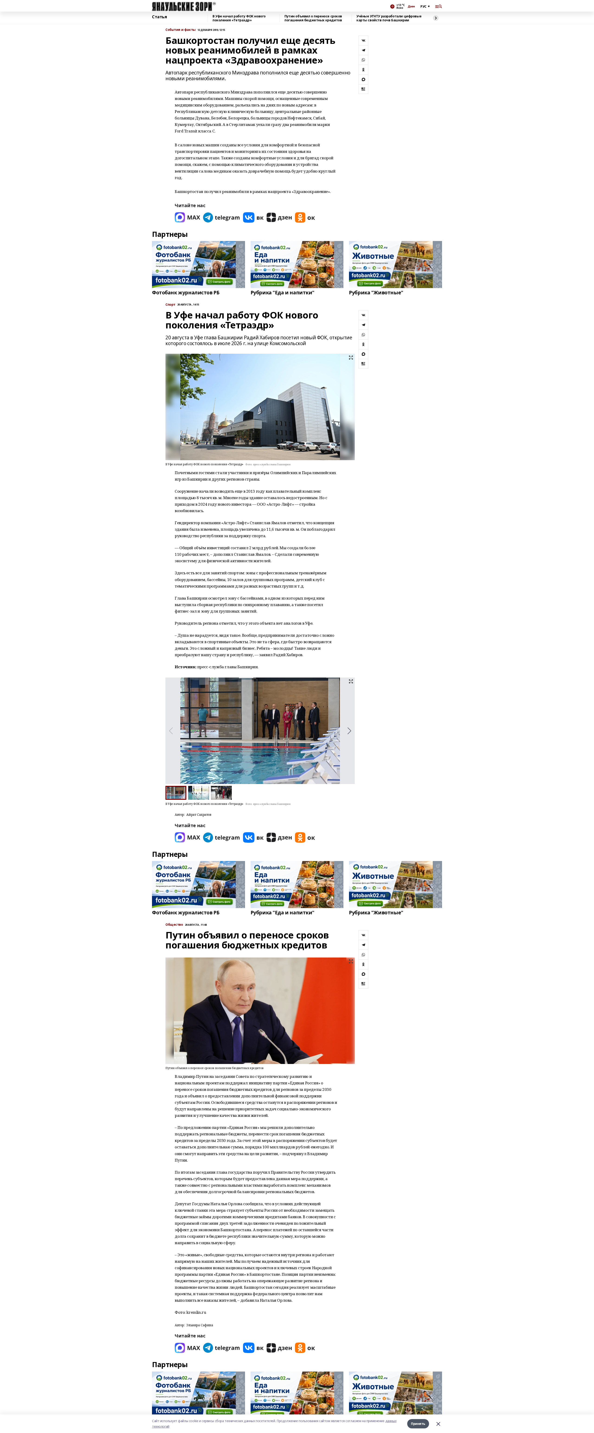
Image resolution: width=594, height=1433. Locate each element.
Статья (159, 16)
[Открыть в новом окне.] (187, 217)
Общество (174, 925)
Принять (418, 1423)
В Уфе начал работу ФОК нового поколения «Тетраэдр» (239, 18)
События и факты (180, 30)
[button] (349, 731)
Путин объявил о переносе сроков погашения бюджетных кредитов (313, 18)
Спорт (170, 305)
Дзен (411, 6)
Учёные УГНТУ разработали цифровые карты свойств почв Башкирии (388, 18)
